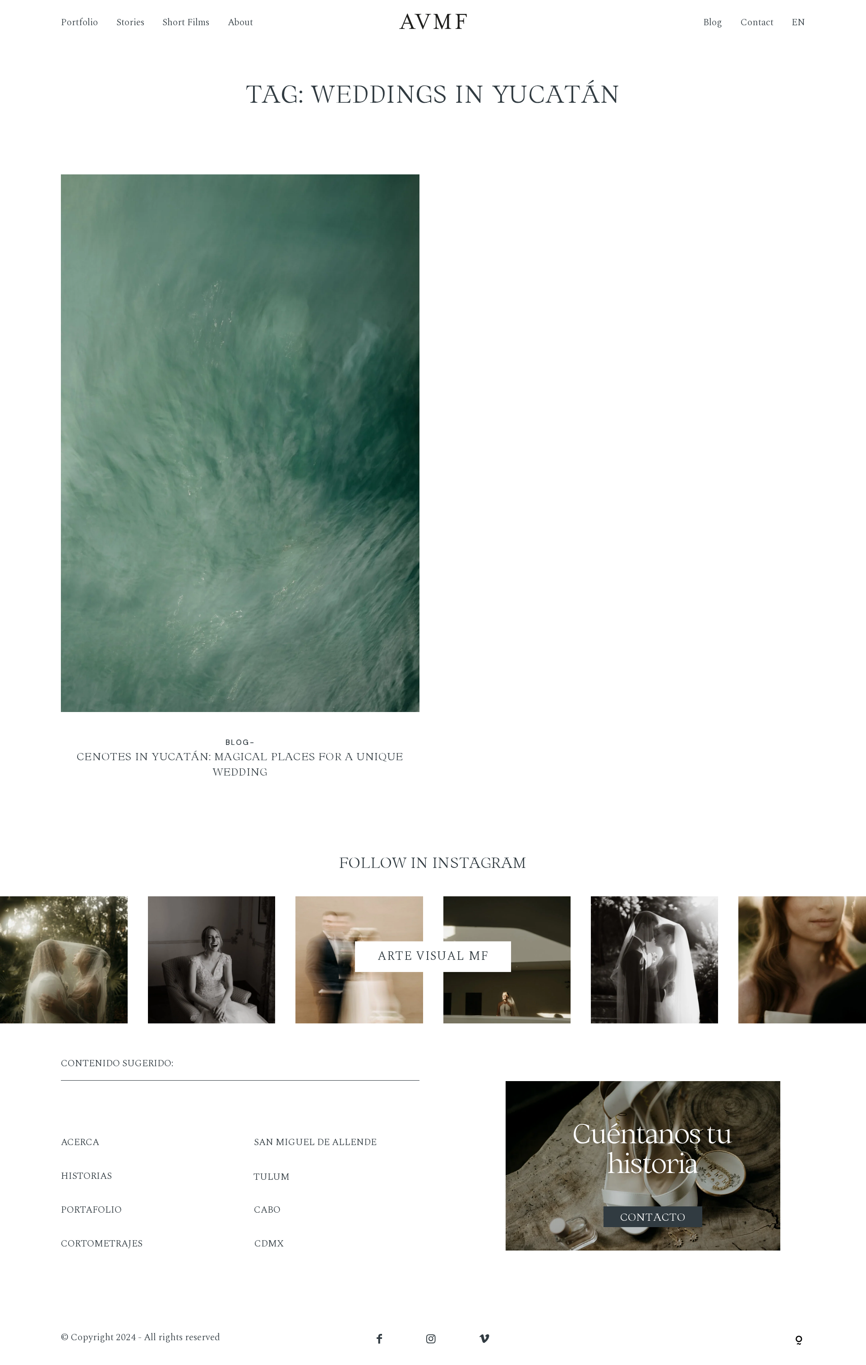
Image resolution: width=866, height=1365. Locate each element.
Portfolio (79, 23)
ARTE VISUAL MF (433, 956)
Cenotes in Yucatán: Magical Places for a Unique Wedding (240, 484)
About (240, 23)
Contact (757, 23)
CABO (267, 1210)
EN (798, 23)
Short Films (185, 23)
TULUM (271, 1177)
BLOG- (240, 742)
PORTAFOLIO (91, 1210)
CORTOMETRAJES (102, 1244)
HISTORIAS (86, 1176)
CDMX (269, 1244)
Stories (130, 23)
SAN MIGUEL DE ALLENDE (315, 1142)
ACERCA (80, 1142)
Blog (712, 23)
